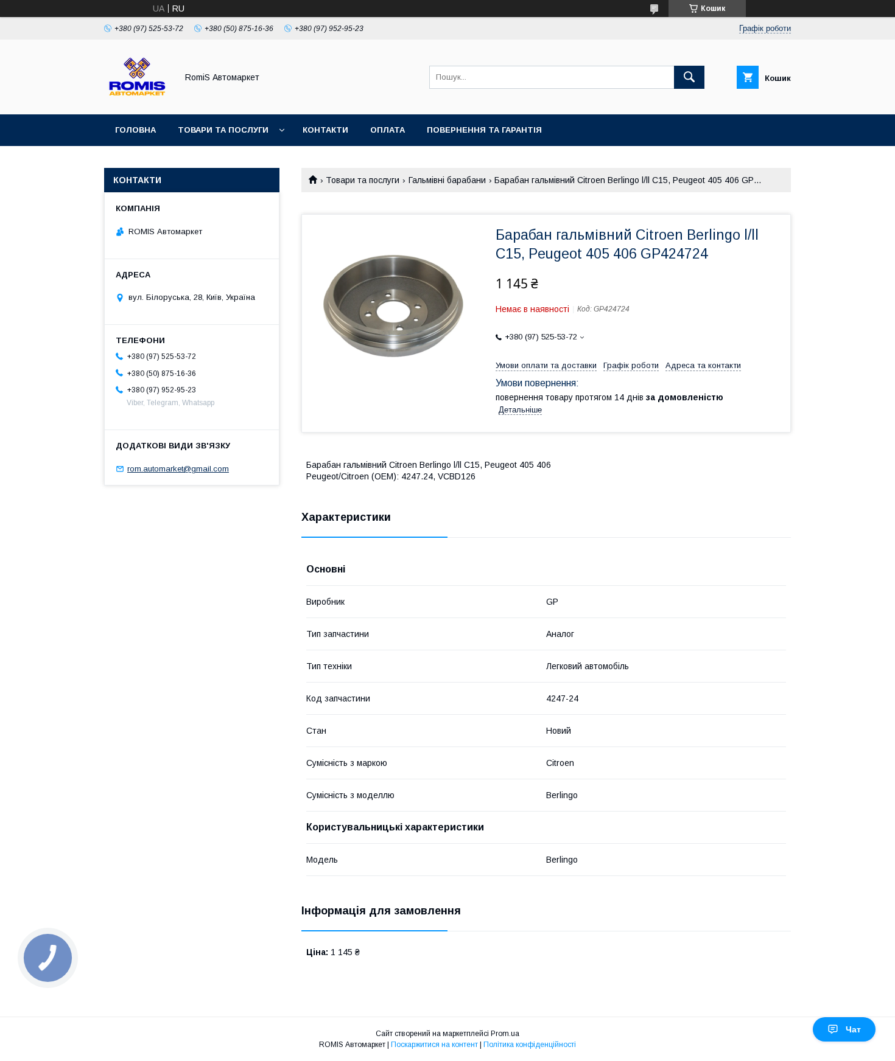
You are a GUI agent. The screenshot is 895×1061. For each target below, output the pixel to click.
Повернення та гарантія (484, 129)
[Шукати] (689, 77)
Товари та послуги (223, 129)
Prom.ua (505, 1033)
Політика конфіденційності (529, 1044)
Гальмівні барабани (447, 180)
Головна (135, 129)
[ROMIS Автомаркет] (137, 98)
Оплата (387, 129)
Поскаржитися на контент (434, 1044)
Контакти (325, 129)
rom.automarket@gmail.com (178, 468)
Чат (853, 1029)
